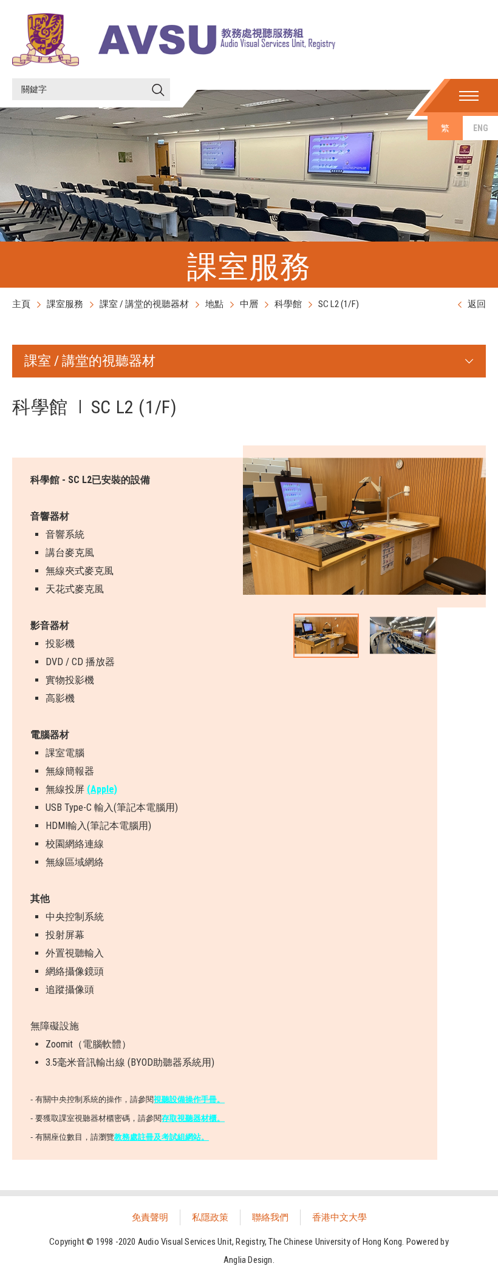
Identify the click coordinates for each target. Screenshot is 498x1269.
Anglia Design (248, 1259)
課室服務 (65, 304)
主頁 (21, 304)
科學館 (288, 304)
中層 (249, 304)
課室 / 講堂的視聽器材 (144, 304)
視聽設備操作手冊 (185, 1099)
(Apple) (102, 789)
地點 (214, 304)
